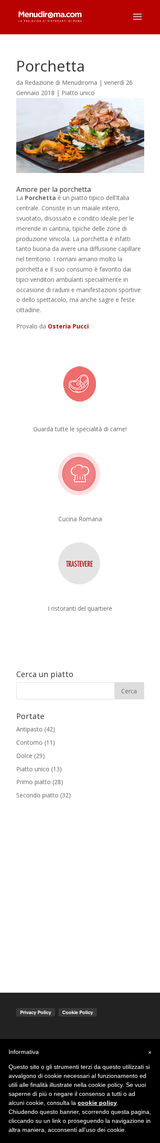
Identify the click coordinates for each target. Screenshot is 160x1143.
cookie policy (97, 1102)
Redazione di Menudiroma (61, 82)
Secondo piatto (37, 795)
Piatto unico (78, 93)
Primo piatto (33, 782)
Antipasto (29, 729)
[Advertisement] (80, 890)
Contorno (29, 742)
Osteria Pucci (67, 326)
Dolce (24, 756)
